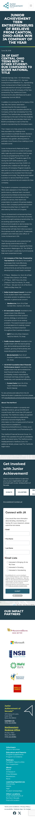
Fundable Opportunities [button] (15, 762)
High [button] (8, 788)
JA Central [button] (27, 809)
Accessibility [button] (8, 809)
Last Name (9, 548)
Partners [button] (10, 760)
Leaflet (14, 605)
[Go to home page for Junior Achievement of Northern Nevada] (13, 5)
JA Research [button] (10, 772)
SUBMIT (17, 591)
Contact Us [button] (9, 721)
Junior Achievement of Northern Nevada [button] (14, 797)
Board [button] (8, 769)
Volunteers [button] (11, 747)
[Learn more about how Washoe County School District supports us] (17, 678)
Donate (9, 492)
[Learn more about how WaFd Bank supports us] (17, 666)
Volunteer (22, 492)
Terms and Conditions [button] (11, 806)
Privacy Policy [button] (25, 806)
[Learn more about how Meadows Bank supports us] (17, 632)
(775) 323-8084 (10, 723)
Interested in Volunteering (17, 570)
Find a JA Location (12, 800)
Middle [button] (8, 786)
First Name (9, 539)
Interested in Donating (16, 567)
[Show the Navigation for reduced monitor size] (31, 5)
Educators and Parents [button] (16, 752)
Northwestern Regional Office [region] (12, 728)
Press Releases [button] (11, 774)
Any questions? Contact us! (12, 502)
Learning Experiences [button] (15, 782)
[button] (15, 813)
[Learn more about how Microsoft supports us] (17, 643)
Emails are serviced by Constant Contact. (17, 586)
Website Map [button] (18, 809)
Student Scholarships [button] (14, 791)
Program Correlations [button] (14, 757)
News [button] (8, 779)
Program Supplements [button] (14, 754)
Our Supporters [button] (12, 764)
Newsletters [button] (10, 776)
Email (7, 529)
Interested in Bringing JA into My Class (18, 563)
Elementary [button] (10, 784)
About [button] (8, 767)
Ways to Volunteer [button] (13, 749)
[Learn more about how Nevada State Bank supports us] (17, 655)
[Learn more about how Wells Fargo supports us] (17, 689)
